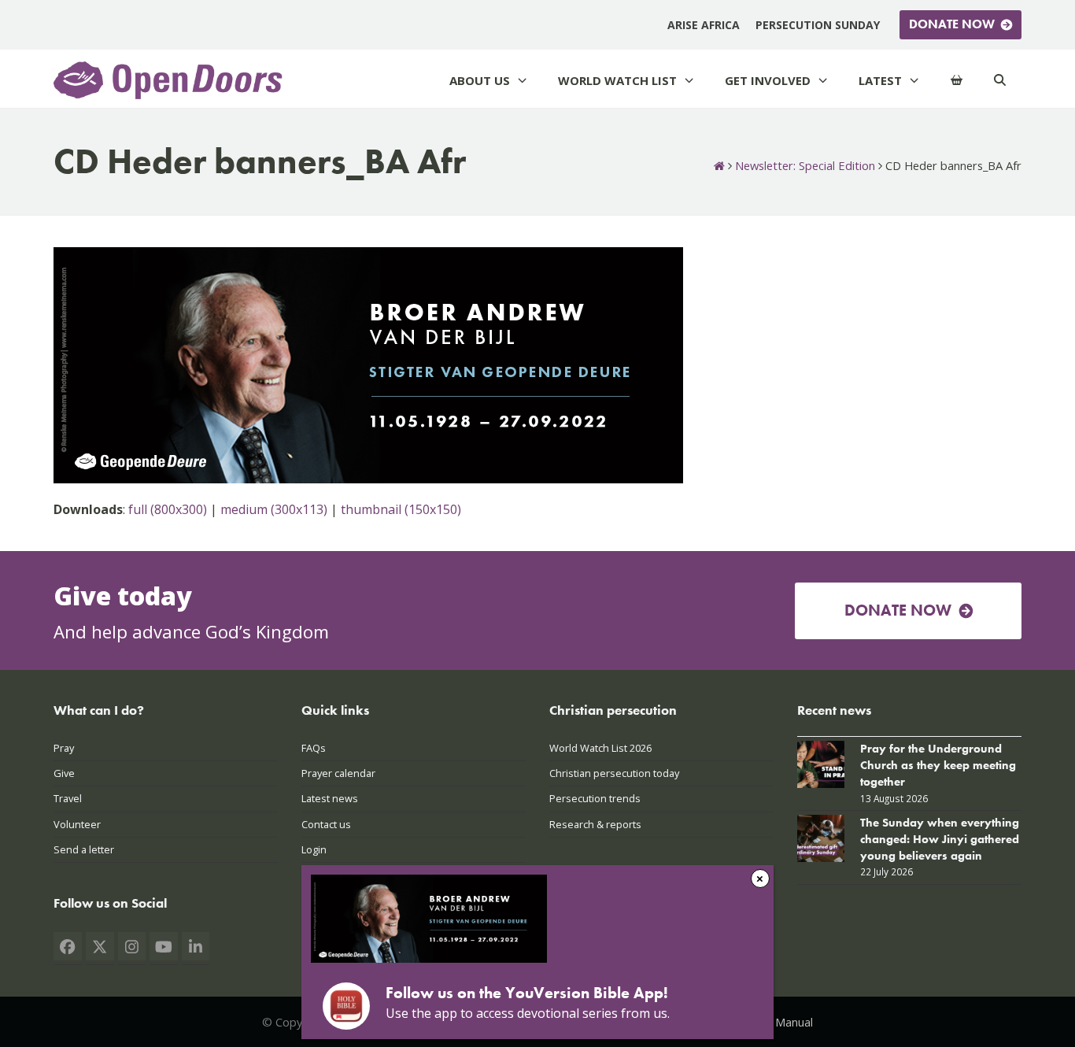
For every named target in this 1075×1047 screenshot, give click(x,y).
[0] (956, 81)
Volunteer (77, 824)
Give (64, 773)
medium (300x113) (273, 509)
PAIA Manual (780, 1022)
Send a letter (84, 849)
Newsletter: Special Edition (805, 165)
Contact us (326, 824)
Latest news (329, 798)
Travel (68, 798)
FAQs (313, 748)
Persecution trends (595, 798)
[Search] (999, 81)
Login (314, 849)
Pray (64, 748)
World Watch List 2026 (600, 748)
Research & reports (595, 824)
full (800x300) (167, 509)
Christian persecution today (614, 773)
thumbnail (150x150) (401, 509)
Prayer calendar (338, 773)
